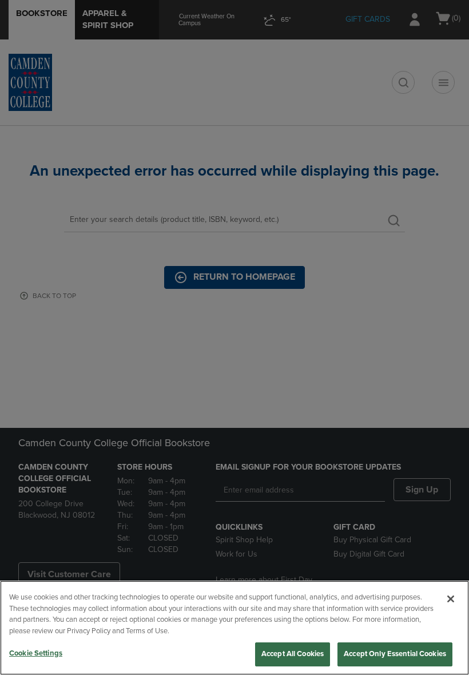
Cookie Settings (35, 653)
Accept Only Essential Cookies (395, 653)
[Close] (450, 599)
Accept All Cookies (292, 653)
